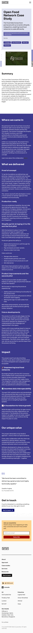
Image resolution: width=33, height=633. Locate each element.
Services (4, 568)
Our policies (5, 622)
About (4, 559)
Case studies (6, 565)
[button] (29, 2)
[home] (8, 2)
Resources (5, 572)
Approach (5, 562)
